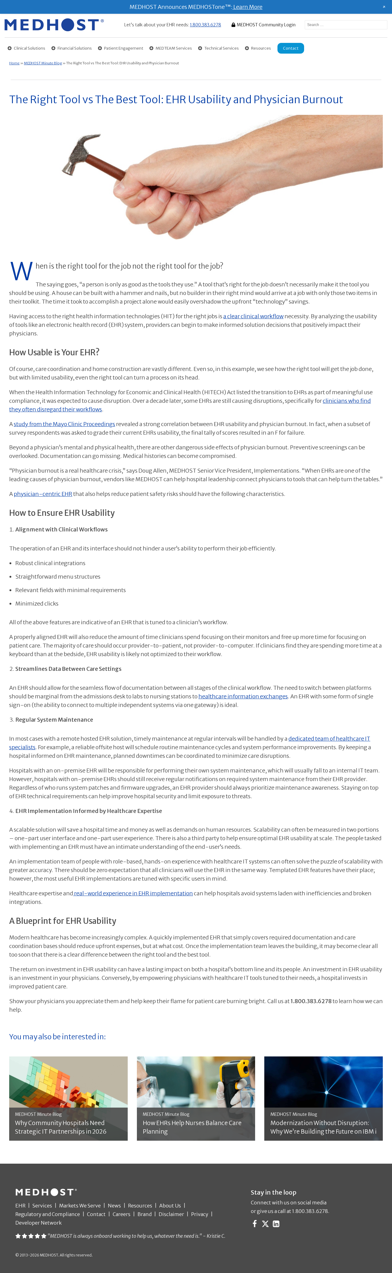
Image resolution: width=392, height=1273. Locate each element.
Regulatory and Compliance (47, 1215)
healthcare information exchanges (243, 697)
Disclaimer (171, 1215)
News (114, 1207)
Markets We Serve (80, 1207)
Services (42, 1207)
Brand (145, 1215)
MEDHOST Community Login (266, 25)
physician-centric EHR (43, 495)
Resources (140, 1207)
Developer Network (38, 1224)
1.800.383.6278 (205, 25)
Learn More (247, 6)
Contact (96, 1215)
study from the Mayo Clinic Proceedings (64, 425)
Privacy (199, 1215)
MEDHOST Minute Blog (43, 64)
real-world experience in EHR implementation (133, 894)
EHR (20, 1207)
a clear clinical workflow (253, 317)
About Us (170, 1207)
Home (14, 64)
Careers (121, 1215)
